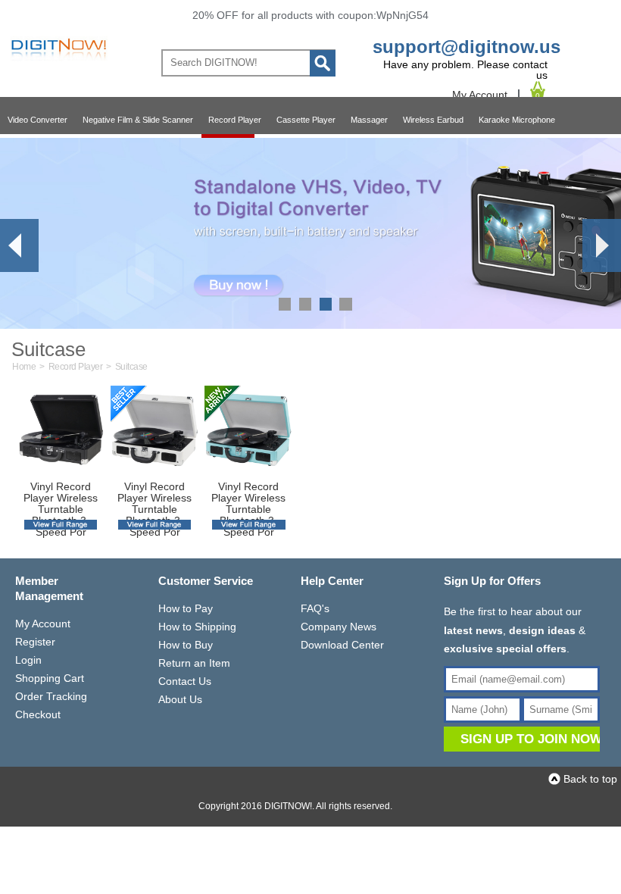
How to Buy (185, 645)
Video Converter (37, 119)
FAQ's (315, 608)
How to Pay (185, 608)
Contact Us (184, 681)
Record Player (234, 119)
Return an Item (194, 663)
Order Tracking (51, 696)
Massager (369, 119)
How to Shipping (197, 626)
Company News (338, 626)
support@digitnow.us (466, 46)
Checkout (38, 714)
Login (28, 660)
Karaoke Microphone (517, 119)
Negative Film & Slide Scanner (138, 119)
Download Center (342, 645)
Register (35, 642)
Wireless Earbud (433, 119)
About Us (180, 699)
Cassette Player (305, 119)
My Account (479, 95)
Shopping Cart (49, 678)
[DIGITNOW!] (56, 60)
